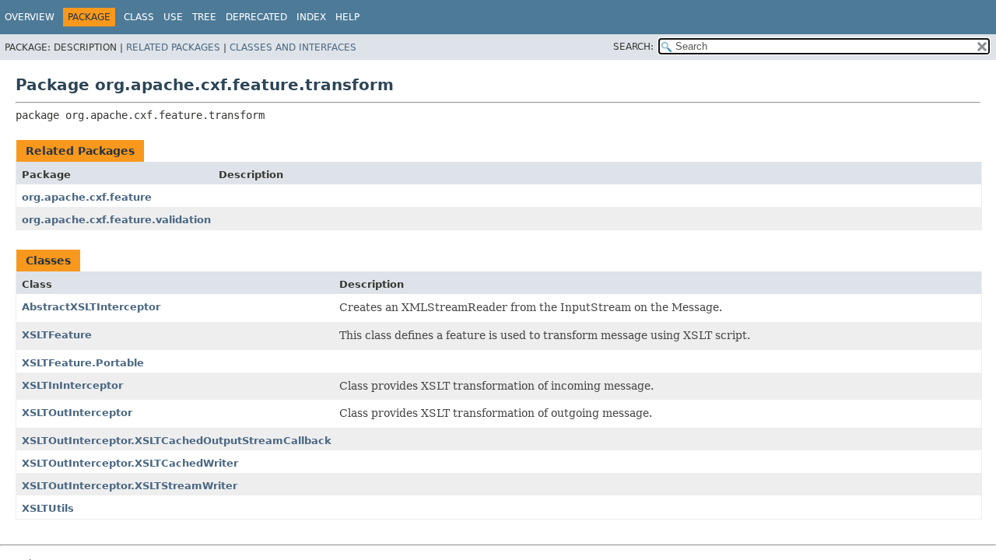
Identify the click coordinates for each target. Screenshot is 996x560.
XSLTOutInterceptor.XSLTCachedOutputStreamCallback (176, 440)
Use (173, 17)
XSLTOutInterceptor (77, 412)
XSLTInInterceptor (72, 385)
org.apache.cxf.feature (87, 197)
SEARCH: (633, 46)
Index (311, 17)
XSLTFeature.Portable (83, 363)
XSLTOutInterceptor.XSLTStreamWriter (129, 486)
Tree (204, 17)
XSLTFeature (57, 335)
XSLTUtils (48, 508)
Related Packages (173, 47)
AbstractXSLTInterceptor (91, 307)
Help (347, 17)
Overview (29, 17)
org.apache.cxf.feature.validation (116, 220)
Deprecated (256, 17)
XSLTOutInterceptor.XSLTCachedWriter (130, 463)
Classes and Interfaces (293, 47)
